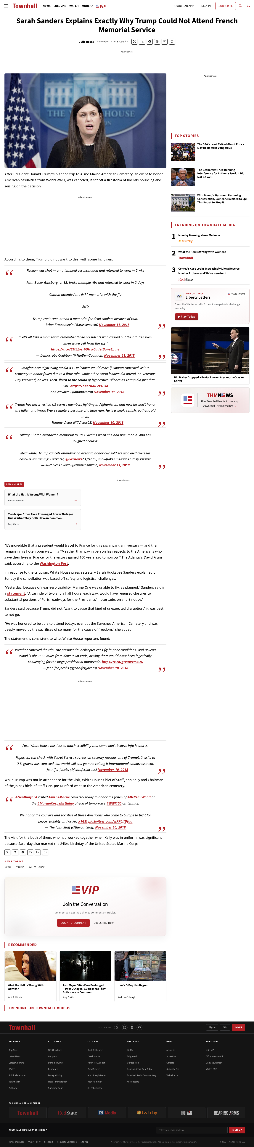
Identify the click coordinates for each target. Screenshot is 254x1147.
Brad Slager (94, 1069)
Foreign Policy (55, 1075)
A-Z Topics (54, 1041)
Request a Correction (67, 1141)
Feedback (48, 1141)
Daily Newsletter (214, 1062)
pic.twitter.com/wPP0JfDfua (110, 821)
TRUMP (20, 867)
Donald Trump (55, 1062)
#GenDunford (26, 797)
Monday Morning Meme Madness (199, 235)
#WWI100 (114, 803)
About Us (170, 1050)
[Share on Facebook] (150, 42)
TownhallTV (14, 1081)
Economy (53, 1069)
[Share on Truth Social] (142, 42)
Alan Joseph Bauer (97, 1075)
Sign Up (237, 1130)
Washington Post (54, 563)
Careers (170, 1062)
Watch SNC (211, 1069)
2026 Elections (55, 1050)
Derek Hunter (94, 1056)
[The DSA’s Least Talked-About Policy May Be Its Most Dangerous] (183, 152)
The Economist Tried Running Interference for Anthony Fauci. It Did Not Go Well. (220, 173)
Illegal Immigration (57, 1081)
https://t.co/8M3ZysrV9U (70, 349)
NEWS (47, 6)
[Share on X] (134, 42)
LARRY (130, 1050)
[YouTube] (139, 1027)
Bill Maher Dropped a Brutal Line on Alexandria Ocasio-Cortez (209, 379)
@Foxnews (73, 459)
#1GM (82, 821)
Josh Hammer (95, 1081)
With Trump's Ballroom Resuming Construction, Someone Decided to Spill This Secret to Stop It (222, 199)
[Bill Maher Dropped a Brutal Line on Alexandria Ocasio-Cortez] (210, 350)
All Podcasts (133, 1081)
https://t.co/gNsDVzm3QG (122, 661)
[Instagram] (125, 1027)
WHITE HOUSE (37, 867)
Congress (52, 1056)
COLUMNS (60, 6)
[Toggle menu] (6, 6)
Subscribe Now (104, 923)
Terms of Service (16, 1141)
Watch (12, 1069)
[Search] (240, 6)
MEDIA (8, 867)
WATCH (74, 6)
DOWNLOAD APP (183, 6)
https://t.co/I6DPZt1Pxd (89, 386)
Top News (13, 1050)
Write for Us (172, 1075)
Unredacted (133, 1062)
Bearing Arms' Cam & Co (139, 1069)
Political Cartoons (17, 1075)
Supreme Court (55, 1088)
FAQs (225, 1027)
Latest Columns (16, 1062)
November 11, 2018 (114, 324)
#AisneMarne (59, 797)
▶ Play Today (186, 317)
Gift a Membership (215, 1056)
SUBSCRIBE (225, 6)
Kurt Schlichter (15, 997)
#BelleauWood (139, 797)
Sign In (212, 1027)
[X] (117, 1027)
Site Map (85, 1141)
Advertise (171, 1056)
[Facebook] (132, 1027)
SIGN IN (206, 6)
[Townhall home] (22, 1027)
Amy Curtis (68, 997)
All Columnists (95, 1088)
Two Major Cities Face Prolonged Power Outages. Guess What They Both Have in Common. (84, 988)
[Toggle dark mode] (248, 6)
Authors (13, 1088)
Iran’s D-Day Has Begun (132, 985)
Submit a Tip (172, 1069)
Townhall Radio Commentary (141, 1075)
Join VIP (238, 1027)
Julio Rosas (86, 42)
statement (16, 593)
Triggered (132, 1056)
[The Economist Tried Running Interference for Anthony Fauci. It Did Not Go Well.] (183, 177)
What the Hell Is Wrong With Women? (26, 987)
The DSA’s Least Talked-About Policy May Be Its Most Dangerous (220, 146)
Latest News (14, 1056)
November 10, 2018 (108, 422)
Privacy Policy (34, 1141)
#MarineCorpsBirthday (55, 803)
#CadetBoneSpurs (105, 349)
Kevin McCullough (126, 997)
